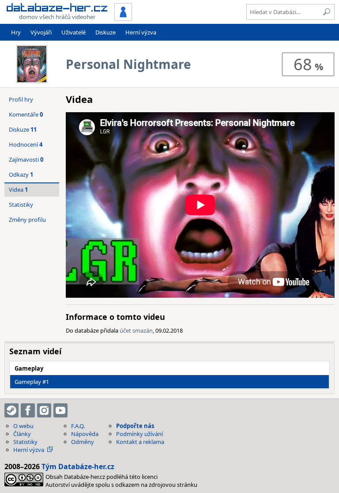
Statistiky (21, 205)
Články (22, 434)
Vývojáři (41, 32)
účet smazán (136, 330)
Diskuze (105, 32)
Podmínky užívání (139, 434)
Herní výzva (140, 32)
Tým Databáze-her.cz (77, 466)
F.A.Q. (78, 426)
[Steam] (11, 410)
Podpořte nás (135, 426)
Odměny (82, 442)
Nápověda (84, 434)
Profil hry (21, 99)
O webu (23, 426)
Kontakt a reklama (140, 442)
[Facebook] (28, 410)
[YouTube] (60, 410)
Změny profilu (27, 220)
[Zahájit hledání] (327, 12)
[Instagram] (44, 410)
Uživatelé (73, 32)
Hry (16, 32)
